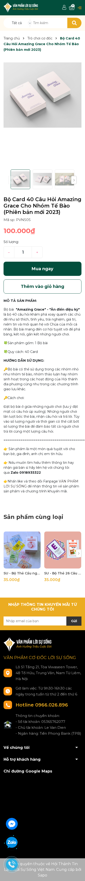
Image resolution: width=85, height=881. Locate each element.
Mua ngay (42, 268)
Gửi (74, 621)
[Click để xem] (42, 95)
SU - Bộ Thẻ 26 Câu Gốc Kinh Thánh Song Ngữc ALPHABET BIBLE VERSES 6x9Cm (62, 573)
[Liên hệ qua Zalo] (12, 843)
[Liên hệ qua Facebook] (12, 823)
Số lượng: (11, 242)
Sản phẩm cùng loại (33, 516)
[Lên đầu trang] (76, 872)
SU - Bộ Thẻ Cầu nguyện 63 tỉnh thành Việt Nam (22, 573)
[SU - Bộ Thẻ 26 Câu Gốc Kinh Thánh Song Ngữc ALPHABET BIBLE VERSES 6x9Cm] (62, 550)
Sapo (42, 875)
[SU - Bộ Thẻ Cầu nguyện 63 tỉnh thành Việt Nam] (22, 550)
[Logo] (21, 7)
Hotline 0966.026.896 (42, 705)
